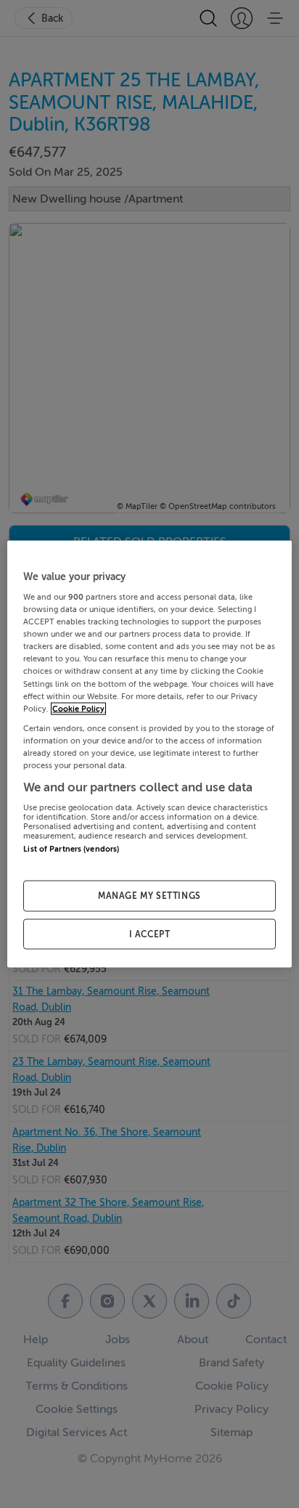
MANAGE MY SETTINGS (149, 895)
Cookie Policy (78, 708)
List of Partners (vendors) (71, 849)
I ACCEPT (150, 934)
